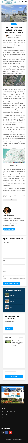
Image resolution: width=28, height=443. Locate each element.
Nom (4, 260)
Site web (4, 271)
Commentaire (6, 242)
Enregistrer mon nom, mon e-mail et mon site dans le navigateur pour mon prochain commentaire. (14, 279)
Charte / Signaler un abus (8, 414)
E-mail (4, 265)
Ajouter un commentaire (14, 37)
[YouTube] (10, 432)
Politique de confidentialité (9, 411)
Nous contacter (6, 418)
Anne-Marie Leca (11, 35)
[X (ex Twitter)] (3, 432)
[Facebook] (6, 432)
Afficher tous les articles (9, 229)
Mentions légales (6, 408)
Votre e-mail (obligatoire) (10, 321)
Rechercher (14, 376)
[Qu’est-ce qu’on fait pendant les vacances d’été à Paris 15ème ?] (8, 341)
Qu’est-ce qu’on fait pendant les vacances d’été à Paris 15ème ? (17, 342)
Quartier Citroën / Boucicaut (10, 200)
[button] (3, 4)
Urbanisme (14, 24)
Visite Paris (5, 421)
